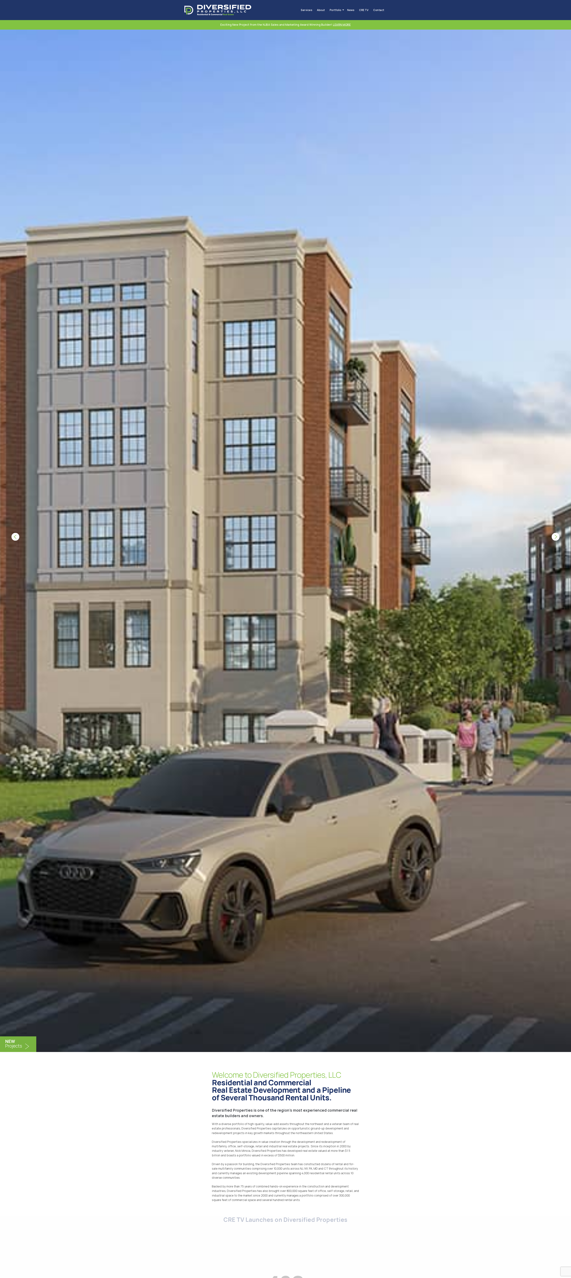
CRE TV (363, 10)
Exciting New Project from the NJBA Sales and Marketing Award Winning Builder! (285, 25)
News (350, 10)
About (321, 10)
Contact (378, 10)
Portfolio (335, 10)
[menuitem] (306, 10)
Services (306, 10)
